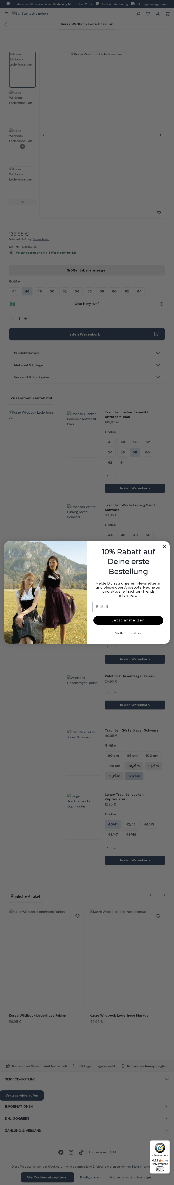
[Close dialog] (164, 546)
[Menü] (167, 1143)
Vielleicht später (128, 633)
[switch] (160, 1168)
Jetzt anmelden (128, 620)
